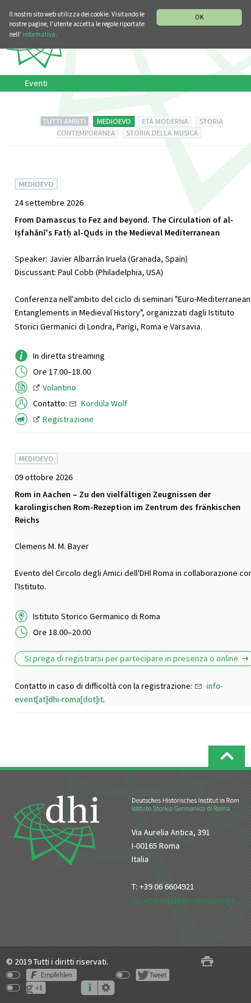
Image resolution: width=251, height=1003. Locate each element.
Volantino (59, 387)
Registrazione (68, 419)
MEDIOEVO (114, 121)
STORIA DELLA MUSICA (162, 132)
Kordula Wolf (104, 403)
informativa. (40, 34)
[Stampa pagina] (207, 962)
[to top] (226, 756)
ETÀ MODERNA (165, 121)
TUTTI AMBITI (64, 121)
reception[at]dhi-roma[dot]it (183, 900)
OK (199, 17)
